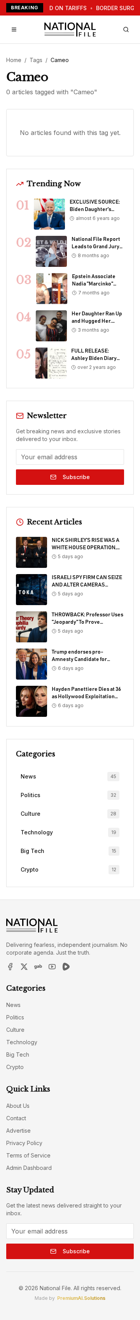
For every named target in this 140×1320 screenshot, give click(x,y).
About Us (18, 1105)
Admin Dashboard (29, 1167)
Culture (15, 1029)
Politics (15, 1017)
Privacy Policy (24, 1143)
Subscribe (76, 477)
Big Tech (17, 1054)
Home (13, 60)
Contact (16, 1118)
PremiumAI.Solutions (81, 1298)
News (13, 1005)
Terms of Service (28, 1155)
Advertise (18, 1130)
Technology (21, 1042)
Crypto (15, 1067)
